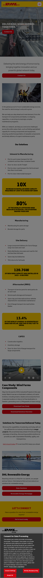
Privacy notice (13, 566)
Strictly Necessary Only (31, 571)
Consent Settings (10, 571)
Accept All (10, 575)
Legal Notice (20, 566)
